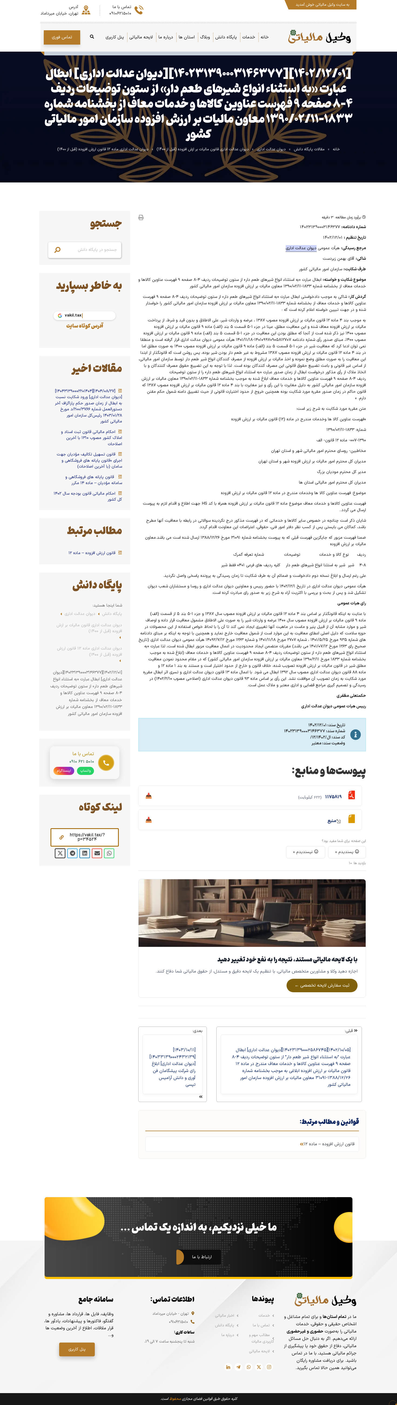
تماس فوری (62, 37)
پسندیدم (345, 852)
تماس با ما (261, 1325)
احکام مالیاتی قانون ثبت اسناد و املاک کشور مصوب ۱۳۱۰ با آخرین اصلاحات (91, 438)
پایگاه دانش (112, 614)
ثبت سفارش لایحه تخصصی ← (322, 985)
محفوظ (175, 1399)
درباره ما (227, 1335)
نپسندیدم (303, 852)
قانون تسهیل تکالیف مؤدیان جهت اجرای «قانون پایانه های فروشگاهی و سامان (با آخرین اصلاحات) (89, 461)
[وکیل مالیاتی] (319, 37)
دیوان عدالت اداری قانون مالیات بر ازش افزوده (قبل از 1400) (203, 149)
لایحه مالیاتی (259, 1351)
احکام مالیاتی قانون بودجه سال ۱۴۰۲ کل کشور (88, 497)
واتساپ (85, 771)
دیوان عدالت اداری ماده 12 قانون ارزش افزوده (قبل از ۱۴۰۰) (103, 149)
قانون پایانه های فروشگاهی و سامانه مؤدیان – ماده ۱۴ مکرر (93, 480)
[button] (85, 837)
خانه (336, 149)
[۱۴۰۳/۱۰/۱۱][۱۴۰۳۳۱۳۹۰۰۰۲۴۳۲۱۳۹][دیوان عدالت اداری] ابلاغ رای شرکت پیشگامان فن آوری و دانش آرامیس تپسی (173, 1067)
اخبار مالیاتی (224, 1316)
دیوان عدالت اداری (271, 149)
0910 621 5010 (81, 762)
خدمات (264, 1316)
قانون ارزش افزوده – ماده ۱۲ (93, 553)
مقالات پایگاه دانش (309, 149)
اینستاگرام (64, 771)
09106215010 (178, 1322)
